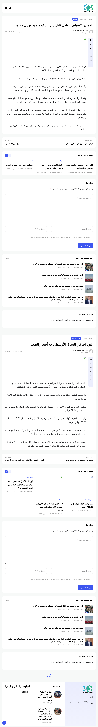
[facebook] (91, 40)
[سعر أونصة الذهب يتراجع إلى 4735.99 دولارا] (79, 486)
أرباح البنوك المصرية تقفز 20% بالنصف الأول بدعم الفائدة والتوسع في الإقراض (57, 264)
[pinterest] (91, 48)
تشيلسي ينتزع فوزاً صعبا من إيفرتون (19, 165)
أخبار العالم (83, 19)
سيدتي (85, 338)
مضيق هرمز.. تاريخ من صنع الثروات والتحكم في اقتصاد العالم (63, 286)
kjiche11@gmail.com (80, 31)
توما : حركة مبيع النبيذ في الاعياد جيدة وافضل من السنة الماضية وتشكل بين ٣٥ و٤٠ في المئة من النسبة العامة (45, 714)
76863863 (26, 692)
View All (7, 258)
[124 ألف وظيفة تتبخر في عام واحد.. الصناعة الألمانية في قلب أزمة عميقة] (49, 486)
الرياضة (75, 19)
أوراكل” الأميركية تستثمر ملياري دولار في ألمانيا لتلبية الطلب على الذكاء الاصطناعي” (20, 484)
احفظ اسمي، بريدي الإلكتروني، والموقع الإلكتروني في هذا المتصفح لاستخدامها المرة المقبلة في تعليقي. (59, 237)
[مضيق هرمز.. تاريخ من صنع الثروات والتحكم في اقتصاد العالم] (89, 289)
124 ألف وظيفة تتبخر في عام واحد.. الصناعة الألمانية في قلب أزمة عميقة (49, 507)
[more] (91, 65)
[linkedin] (91, 56)
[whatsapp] (91, 60)
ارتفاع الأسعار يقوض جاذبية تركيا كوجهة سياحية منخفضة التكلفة (62, 275)
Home (91, 19)
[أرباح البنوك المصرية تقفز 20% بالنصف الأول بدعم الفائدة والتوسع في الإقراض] (89, 267)
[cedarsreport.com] (88, 8)
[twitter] (91, 44)
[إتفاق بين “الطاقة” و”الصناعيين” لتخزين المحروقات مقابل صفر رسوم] (58, 694)
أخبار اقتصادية (76, 338)
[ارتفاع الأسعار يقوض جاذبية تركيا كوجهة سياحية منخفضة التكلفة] (89, 278)
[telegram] (91, 52)
